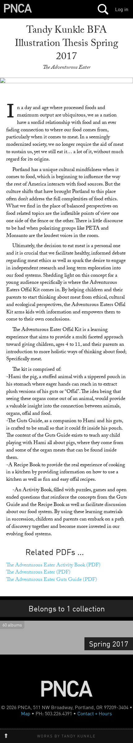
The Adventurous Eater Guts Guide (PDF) (51, 580)
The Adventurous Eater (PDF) (38, 572)
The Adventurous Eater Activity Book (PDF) (53, 565)
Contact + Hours (94, 713)
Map (25, 713)
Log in (121, 9)
